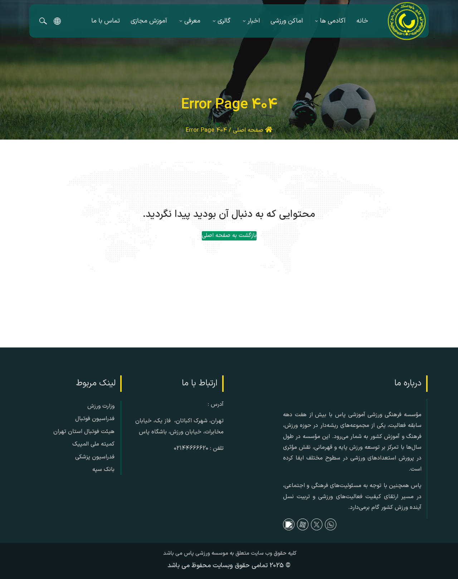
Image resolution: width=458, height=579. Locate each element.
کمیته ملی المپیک (93, 444)
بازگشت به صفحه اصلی (229, 235)
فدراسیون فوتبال (94, 418)
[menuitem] (362, 21)
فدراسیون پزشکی (94, 457)
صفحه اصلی (249, 130)
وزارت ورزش (100, 406)
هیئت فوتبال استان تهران (83, 431)
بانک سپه (103, 469)
